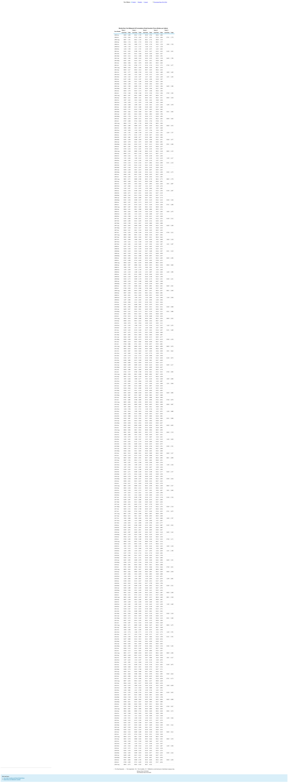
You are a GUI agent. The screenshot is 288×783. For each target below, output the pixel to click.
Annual (146, 2)
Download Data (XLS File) (160, 2)
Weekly (134, 2)
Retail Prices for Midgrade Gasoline (12, 779)
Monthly (140, 2)
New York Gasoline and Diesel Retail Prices (14, 778)
